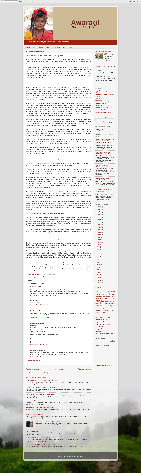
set (98, 254)
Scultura (105, 308)
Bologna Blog (99, 329)
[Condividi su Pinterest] (55, 274)
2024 (99, 209)
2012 (99, 234)
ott (98, 252)
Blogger (82, 456)
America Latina (108, 289)
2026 (99, 207)
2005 (99, 283)
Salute (113, 307)
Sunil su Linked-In (100, 110)
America (101, 289)
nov (98, 249)
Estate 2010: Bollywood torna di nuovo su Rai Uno (42, 380)
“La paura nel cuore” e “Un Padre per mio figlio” (40, 407)
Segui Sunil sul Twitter (102, 105)
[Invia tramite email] (48, 274)
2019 (99, 219)
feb (98, 272)
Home (28, 47)
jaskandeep (34, 323)
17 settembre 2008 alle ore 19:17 (40, 317)
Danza (97, 296)
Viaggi (103, 312)
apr (98, 267)
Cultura (111, 294)
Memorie (107, 303)
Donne (97, 298)
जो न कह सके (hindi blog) (102, 101)
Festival (107, 298)
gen (98, 274)
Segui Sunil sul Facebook (103, 107)
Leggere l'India (99, 322)
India (47, 47)
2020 (99, 217)
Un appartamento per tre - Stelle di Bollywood (40, 394)
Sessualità (112, 309)
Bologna (97, 294)
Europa (102, 298)
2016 (99, 224)
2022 (99, 214)
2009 (99, 242)
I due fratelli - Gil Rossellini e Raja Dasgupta (47, 421)
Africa (96, 289)
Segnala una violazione (103, 365)
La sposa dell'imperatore (34, 401)
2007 (99, 278)
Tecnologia (98, 312)
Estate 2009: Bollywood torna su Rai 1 (38, 438)
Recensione (46, 277)
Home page (58, 369)
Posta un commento (34, 360)
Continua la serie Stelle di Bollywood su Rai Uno (41, 387)
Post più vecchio (84, 369)
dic (98, 247)
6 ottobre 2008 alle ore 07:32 (39, 357)
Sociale (97, 310)
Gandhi (113, 298)
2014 (99, 229)
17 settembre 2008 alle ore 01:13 (40, 305)
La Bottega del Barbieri (102, 319)
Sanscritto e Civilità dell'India (104, 333)
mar (98, 269)
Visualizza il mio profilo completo (105, 66)
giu (98, 262)
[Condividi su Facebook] (54, 274)
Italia (70, 47)
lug (98, 259)
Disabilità (105, 296)
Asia (97, 291)
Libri (101, 303)
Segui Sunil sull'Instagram (103, 112)
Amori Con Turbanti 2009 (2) (34, 414)
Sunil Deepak (34, 310)
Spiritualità (106, 310)
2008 (99, 244)
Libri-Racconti (56, 47)
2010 (99, 239)
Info (34, 47)
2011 (99, 237)
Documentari (111, 296)
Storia (113, 310)
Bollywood (35, 277)
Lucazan (98, 331)
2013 (99, 232)
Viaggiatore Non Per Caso (103, 324)
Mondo (113, 303)
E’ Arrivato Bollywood (33, 431)
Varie (64, 47)
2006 (99, 280)
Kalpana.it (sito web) (101, 103)
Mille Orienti (99, 326)
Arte (114, 289)
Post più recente (32, 369)
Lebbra (107, 301)
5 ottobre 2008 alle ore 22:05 (39, 344)
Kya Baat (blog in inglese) (103, 98)
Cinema (40, 47)
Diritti (100, 296)
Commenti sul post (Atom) (40, 373)
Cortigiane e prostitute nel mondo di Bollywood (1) (42, 444)
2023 (99, 212)
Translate (110, 122)
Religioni (98, 307)
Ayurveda (103, 291)
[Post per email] (44, 274)
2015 (99, 227)
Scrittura (98, 309)
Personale (98, 305)
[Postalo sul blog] (50, 274)
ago (98, 257)
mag (98, 264)
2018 (99, 222)
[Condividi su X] (52, 274)
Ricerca (106, 307)
